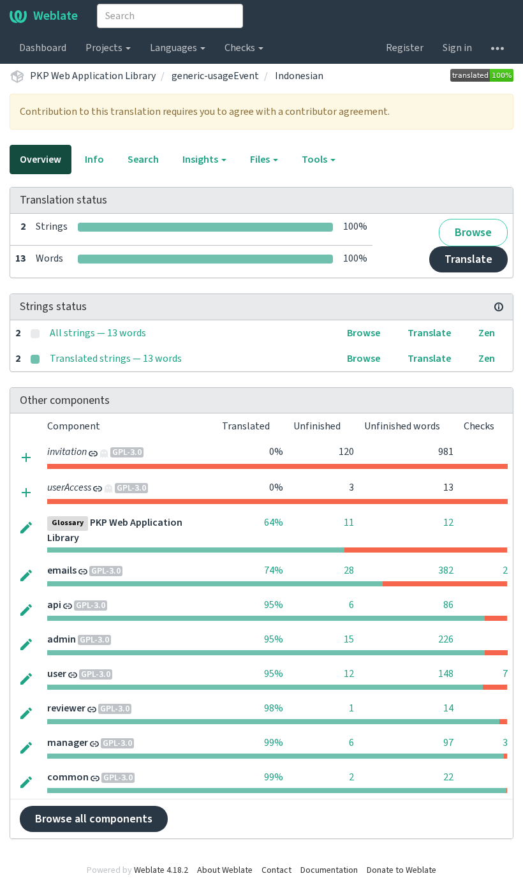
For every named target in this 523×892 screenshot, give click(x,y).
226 (445, 639)
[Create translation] (26, 456)
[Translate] (26, 527)
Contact (276, 870)
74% (273, 570)
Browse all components (93, 819)
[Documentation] (498, 307)
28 (349, 570)
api (54, 605)
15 (349, 639)
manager (67, 743)
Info (94, 159)
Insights (201, 159)
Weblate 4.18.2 (161, 870)
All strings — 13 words (98, 333)
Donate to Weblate (401, 870)
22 (448, 777)
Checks (241, 48)
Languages (174, 48)
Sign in (457, 48)
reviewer (66, 708)
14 (448, 708)
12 (448, 523)
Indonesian (299, 76)
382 (445, 570)
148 (445, 674)
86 (448, 605)
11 (349, 523)
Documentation (329, 870)
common (68, 777)
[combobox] (170, 16)
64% (273, 523)
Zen (486, 333)
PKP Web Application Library (93, 76)
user (56, 674)
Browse (473, 233)
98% (273, 708)
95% (273, 605)
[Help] (497, 48)
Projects (104, 48)
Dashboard (42, 48)
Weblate (55, 16)
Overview (40, 159)
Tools (315, 159)
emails (62, 570)
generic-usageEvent (215, 76)
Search (143, 159)
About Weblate (225, 870)
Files (261, 159)
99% (273, 743)
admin (61, 639)
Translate (468, 259)
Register (405, 48)
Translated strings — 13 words (116, 359)
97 (448, 743)
